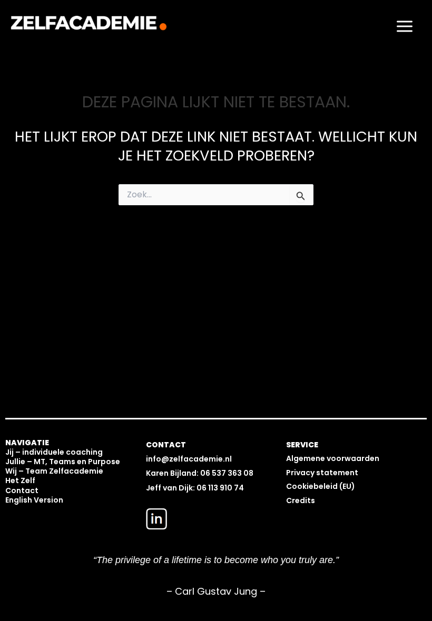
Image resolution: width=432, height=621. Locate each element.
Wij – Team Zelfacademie (54, 471)
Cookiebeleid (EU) (320, 486)
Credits (300, 500)
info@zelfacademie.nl (189, 459)
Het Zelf (20, 480)
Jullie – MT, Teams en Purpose (62, 461)
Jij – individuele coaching (54, 452)
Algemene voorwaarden (332, 458)
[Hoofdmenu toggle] (404, 26)
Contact (21, 490)
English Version (34, 500)
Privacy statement (322, 472)
